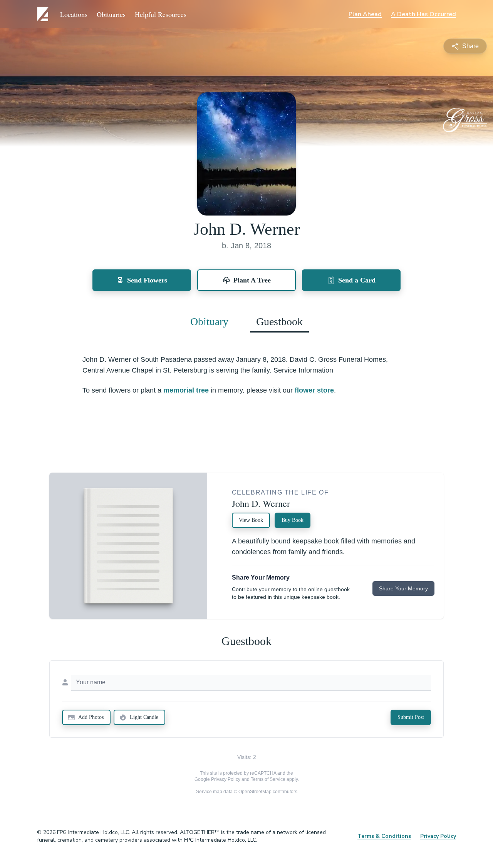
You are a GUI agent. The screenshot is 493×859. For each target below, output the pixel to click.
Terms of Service (268, 779)
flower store (314, 390)
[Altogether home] (44, 14)
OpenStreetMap (255, 791)
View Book (251, 520)
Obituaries (111, 14)
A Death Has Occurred (423, 14)
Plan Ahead (365, 14)
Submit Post (410, 717)
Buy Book (293, 520)
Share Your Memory (403, 588)
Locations (73, 14)
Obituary (209, 322)
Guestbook (279, 322)
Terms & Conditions (384, 836)
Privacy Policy (225, 779)
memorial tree (186, 390)
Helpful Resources (160, 14)
